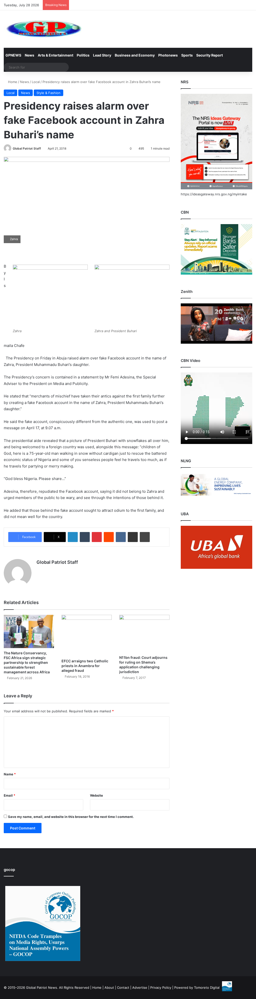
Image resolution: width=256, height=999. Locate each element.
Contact (123, 987)
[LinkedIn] (73, 537)
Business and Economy (135, 55)
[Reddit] (109, 537)
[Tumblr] (85, 537)
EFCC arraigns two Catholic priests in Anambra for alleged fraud (85, 666)
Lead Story (102, 55)
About (109, 987)
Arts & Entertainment (55, 55)
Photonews (168, 55)
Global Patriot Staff (27, 148)
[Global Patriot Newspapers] (43, 29)
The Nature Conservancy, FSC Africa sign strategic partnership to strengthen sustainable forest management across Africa (27, 662)
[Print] (145, 537)
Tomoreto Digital (207, 987)
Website (96, 795)
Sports (187, 55)
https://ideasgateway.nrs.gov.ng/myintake (214, 194)
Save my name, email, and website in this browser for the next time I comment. (71, 817)
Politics (83, 55)
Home (12, 82)
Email (9, 795)
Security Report (209, 55)
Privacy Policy (160, 987)
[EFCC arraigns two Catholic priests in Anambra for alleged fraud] (87, 635)
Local (36, 82)
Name (10, 774)
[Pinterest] (97, 537)
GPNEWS (13, 55)
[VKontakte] (121, 537)
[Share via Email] (133, 537)
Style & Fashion (48, 93)
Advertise (139, 987)
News (29, 55)
